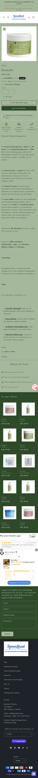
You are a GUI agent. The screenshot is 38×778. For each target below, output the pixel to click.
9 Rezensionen (9, 554)
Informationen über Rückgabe (13, 680)
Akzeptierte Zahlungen (11, 666)
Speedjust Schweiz (16, 774)
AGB (5, 662)
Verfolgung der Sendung (11, 693)
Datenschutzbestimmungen (12, 671)
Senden (7, 634)
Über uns (7, 684)
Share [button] (5, 357)
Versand (10, 81)
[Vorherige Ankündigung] (3, 9)
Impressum (7, 675)
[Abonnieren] (31, 734)
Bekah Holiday (10, 552)
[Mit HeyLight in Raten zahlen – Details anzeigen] (26, 78)
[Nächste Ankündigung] (34, 9)
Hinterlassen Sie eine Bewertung (19, 583)
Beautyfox (4, 419)
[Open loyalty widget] (33, 773)
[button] (4, 17)
